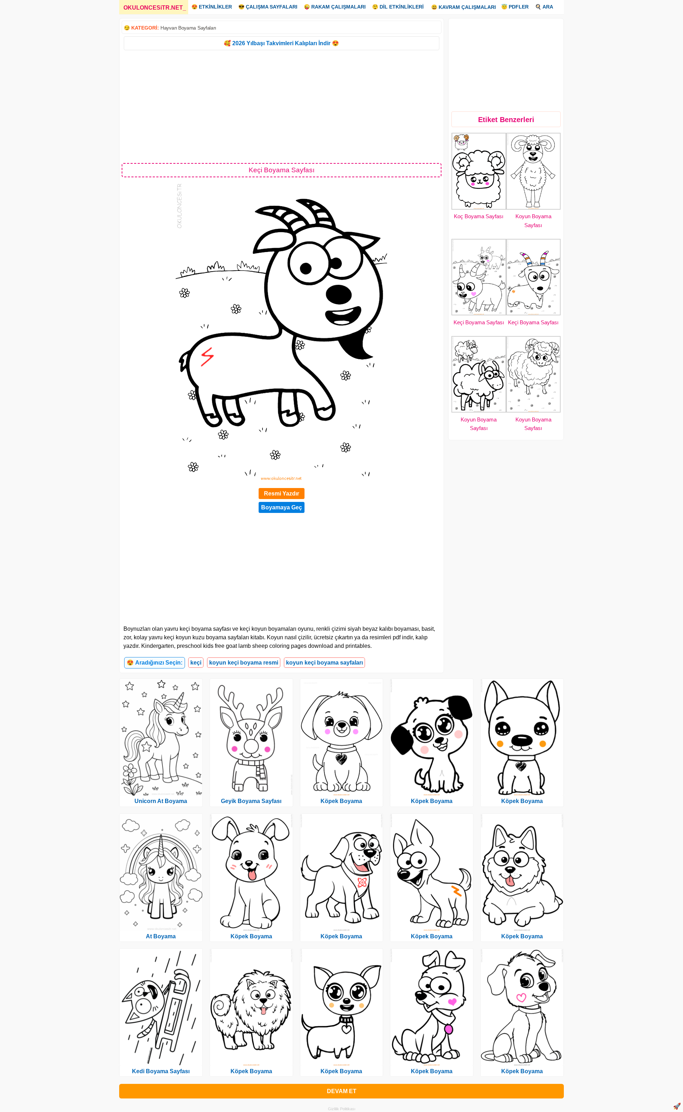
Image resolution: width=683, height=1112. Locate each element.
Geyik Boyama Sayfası (251, 801)
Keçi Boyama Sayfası (479, 322)
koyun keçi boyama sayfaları (324, 663)
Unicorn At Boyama (160, 801)
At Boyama (161, 936)
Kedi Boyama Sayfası (161, 1071)
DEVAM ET (341, 1091)
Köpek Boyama (251, 936)
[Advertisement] (281, 106)
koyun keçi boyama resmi (243, 663)
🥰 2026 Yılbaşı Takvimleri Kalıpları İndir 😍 (281, 43)
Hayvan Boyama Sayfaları (188, 28)
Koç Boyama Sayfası (478, 216)
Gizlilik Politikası (341, 1109)
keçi (195, 663)
